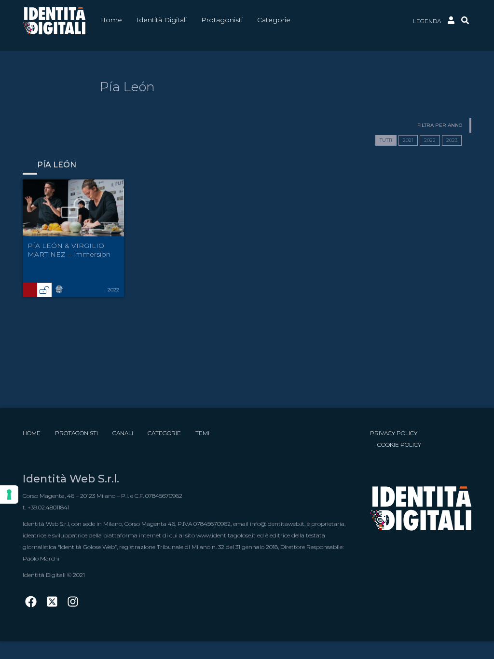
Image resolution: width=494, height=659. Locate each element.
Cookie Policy (399, 444)
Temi (202, 433)
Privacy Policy (393, 433)
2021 (408, 140)
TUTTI (386, 140)
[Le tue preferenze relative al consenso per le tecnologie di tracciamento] (9, 494)
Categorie (164, 433)
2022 (430, 140)
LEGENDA (427, 21)
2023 (451, 140)
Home (32, 433)
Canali (122, 433)
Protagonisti (76, 433)
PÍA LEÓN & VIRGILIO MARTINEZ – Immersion (68, 250)
